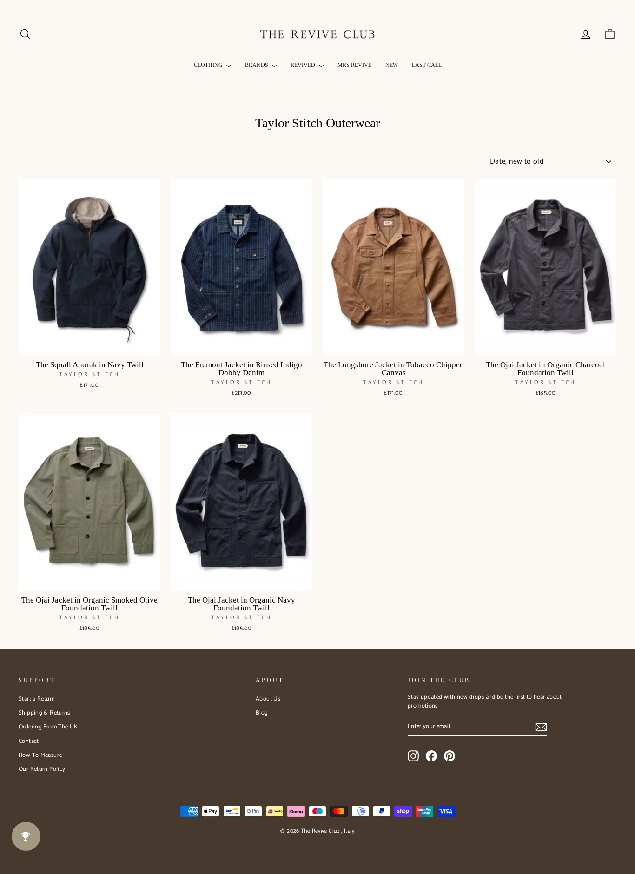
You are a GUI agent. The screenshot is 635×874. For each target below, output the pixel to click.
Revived (304, 65)
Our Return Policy (42, 769)
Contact (29, 741)
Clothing (209, 65)
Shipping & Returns (44, 713)
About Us (268, 699)
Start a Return (37, 699)
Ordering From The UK (48, 727)
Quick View (89, 346)
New (391, 65)
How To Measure (40, 755)
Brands (257, 65)
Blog (262, 713)
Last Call (427, 65)
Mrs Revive (354, 65)
